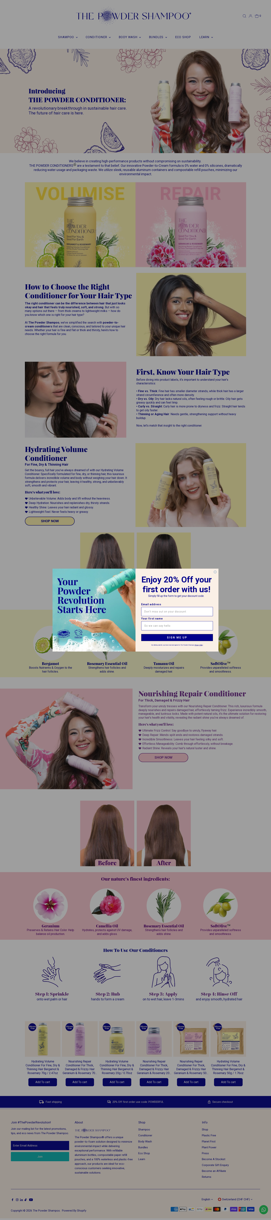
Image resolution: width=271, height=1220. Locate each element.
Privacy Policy (199, 645)
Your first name (152, 618)
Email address (151, 604)
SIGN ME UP (177, 637)
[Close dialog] (215, 572)
